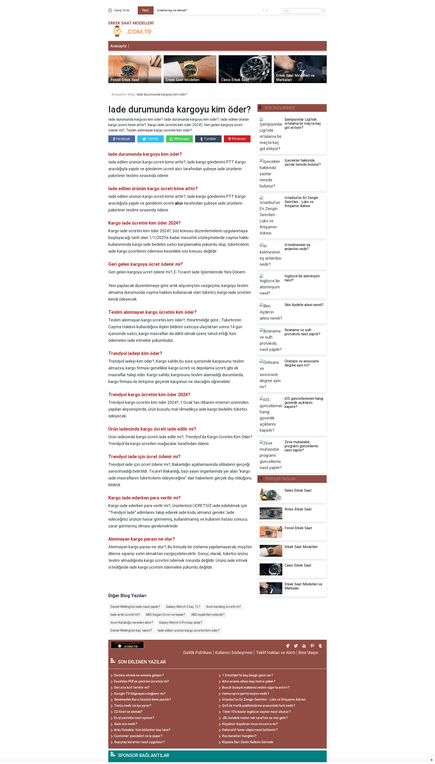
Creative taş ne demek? (172, 10)
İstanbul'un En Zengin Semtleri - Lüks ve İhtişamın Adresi (263, 699)
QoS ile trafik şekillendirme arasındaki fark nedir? (258, 705)
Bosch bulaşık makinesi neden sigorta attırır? (256, 687)
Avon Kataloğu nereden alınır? (132, 622)
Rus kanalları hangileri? (239, 736)
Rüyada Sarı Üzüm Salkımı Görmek (247, 742)
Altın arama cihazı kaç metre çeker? (248, 681)
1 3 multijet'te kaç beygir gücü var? (247, 675)
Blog (131, 94)
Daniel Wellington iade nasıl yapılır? (135, 606)
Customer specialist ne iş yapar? (138, 736)
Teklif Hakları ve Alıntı (275, 652)
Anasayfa (118, 46)
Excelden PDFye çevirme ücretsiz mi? (141, 681)
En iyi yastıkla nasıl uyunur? (134, 718)
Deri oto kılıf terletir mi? (132, 687)
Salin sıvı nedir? (125, 724)
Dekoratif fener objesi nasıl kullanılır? (250, 730)
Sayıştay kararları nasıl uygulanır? (139, 742)
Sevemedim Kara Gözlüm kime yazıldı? (142, 699)
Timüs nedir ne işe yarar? (132, 705)
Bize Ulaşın (308, 652)
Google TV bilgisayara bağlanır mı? (140, 693)
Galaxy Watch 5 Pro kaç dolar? (180, 622)
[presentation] (263, 11)
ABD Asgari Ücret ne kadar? (165, 614)
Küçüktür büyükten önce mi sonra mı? (250, 724)
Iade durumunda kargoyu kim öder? (162, 94)
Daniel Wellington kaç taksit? (131, 630)
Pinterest (239, 139)
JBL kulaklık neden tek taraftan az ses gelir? (255, 718)
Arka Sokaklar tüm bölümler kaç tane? (142, 730)
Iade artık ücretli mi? (125, 614)
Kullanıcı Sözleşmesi (234, 652)
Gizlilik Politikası (197, 652)
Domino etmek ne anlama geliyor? (139, 675)
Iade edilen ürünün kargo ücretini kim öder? (189, 630)
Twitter (152, 139)
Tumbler (210, 139)
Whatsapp (181, 139)
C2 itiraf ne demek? (128, 712)
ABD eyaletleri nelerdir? (208, 614)
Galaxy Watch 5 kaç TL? (183, 606)
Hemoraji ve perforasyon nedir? (245, 693)
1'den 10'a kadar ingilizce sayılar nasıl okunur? (256, 712)
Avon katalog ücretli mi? (223, 606)
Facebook (123, 139)
